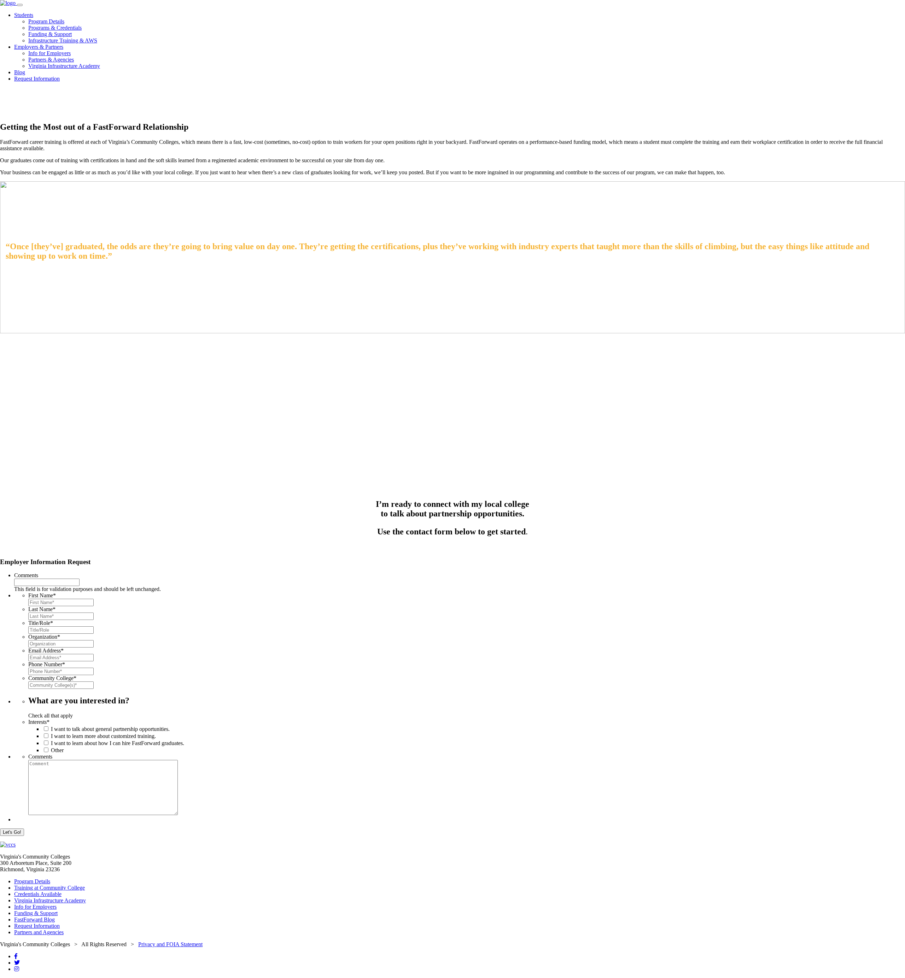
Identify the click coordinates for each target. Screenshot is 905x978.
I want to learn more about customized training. (103, 736)
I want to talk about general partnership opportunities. (110, 729)
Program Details (46, 21)
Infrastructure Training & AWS (62, 40)
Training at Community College (49, 888)
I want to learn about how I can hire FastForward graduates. (117, 743)
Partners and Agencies (39, 932)
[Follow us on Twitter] (17, 963)
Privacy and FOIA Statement (170, 944)
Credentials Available (38, 894)
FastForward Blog (34, 919)
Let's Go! (12, 832)
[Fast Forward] (8, 3)
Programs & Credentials (55, 28)
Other (57, 750)
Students (23, 15)
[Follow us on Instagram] (16, 969)
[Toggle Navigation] (20, 5)
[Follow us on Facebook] (16, 956)
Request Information (37, 79)
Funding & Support (50, 34)
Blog (19, 72)
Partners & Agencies (51, 60)
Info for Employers (49, 53)
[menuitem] (459, 28)
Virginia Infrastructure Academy (64, 66)
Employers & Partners (38, 47)
